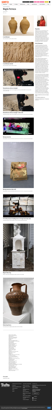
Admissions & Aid (22, 4)
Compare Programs (26, 399)
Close (49, 407)
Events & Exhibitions (42, 4)
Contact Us (36, 393)
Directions (34, 391)
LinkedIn (35, 400)
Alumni (13, 391)
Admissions (14, 385)
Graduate (11, 4)
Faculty (28, 4)
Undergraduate (5, 4)
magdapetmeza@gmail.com (41, 97)
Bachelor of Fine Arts (26, 385)
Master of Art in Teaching (26, 395)
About (48, 4)
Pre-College (16, 4)
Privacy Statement (24, 408)
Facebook (35, 398)
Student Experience (34, 4)
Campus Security (14, 388)
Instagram (35, 396)
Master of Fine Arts (26, 391)
